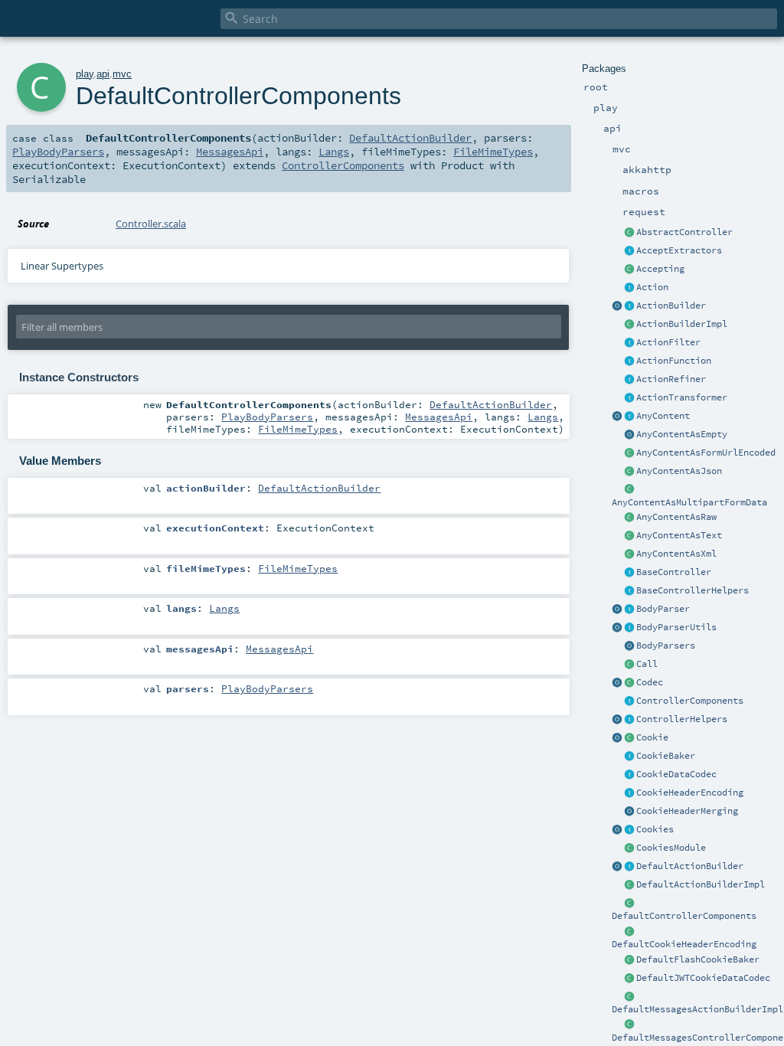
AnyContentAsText (679, 535)
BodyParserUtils (676, 627)
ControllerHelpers (681, 719)
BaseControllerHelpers (692, 590)
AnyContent (663, 415)
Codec (649, 682)
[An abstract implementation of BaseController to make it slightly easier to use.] (629, 233)
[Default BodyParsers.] (629, 646)
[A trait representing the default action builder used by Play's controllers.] (629, 867)
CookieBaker (665, 755)
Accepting (660, 268)
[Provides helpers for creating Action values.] (629, 306)
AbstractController (684, 232)
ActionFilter (668, 342)
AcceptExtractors (679, 250)
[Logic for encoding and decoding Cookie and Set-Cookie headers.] (629, 793)
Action (652, 287)
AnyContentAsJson (679, 471)
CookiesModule (671, 847)
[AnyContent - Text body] (629, 536)
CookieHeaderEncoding (689, 792)
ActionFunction (673, 360)
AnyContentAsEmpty (681, 434)
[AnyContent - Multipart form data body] (629, 490)
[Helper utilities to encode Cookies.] (617, 830)
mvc (122, 74)
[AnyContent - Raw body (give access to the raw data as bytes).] (629, 518)
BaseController (673, 572)
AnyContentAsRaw (676, 517)
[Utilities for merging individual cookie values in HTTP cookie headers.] (629, 812)
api (102, 74)
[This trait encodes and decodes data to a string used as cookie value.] (629, 775)
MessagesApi (229, 152)
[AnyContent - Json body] (629, 472)
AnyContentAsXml (676, 553)
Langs (333, 152)
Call (647, 664)
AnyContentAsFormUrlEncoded (706, 452)
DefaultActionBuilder (689, 866)
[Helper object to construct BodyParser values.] (617, 609)
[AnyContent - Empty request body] (629, 435)
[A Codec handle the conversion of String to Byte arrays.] (629, 683)
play (84, 74)
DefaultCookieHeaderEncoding (684, 944)
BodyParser (663, 608)
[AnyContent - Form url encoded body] (629, 453)
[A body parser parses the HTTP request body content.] (629, 609)
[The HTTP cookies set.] (629, 830)
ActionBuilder (671, 305)
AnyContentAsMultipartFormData (689, 502)
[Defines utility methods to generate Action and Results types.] (629, 573)
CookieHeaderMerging (687, 811)
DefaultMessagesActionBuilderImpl (697, 1009)
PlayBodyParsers (58, 152)
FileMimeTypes (493, 152)
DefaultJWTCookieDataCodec (703, 977)
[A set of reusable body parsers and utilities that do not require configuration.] (629, 628)
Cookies (655, 829)
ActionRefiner (671, 379)
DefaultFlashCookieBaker (698, 959)
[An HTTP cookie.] (629, 738)
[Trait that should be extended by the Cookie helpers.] (629, 756)
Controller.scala (151, 223)
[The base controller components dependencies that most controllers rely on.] (629, 701)
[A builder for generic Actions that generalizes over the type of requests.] (629, 361)
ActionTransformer (681, 397)
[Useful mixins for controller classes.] (629, 720)
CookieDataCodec (676, 774)
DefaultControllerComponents (684, 915)
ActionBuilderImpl (681, 324)
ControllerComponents (689, 700)
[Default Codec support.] (617, 683)
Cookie (652, 737)
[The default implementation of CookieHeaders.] (629, 932)
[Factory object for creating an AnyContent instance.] (617, 416)
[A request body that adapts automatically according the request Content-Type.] (629, 416)
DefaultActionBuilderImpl (700, 884)
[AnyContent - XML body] (629, 554)
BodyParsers (665, 645)
